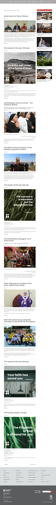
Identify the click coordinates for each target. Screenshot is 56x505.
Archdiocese (18, 475)
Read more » (6, 43)
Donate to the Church (45, 481)
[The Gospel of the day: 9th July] (20, 205)
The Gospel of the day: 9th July (16, 185)
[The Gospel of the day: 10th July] (20, 68)
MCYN (42, 479)
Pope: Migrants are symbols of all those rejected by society (17, 284)
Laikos (42, 477)
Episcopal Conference (19, 477)
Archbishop (18, 470)
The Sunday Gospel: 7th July (15, 412)
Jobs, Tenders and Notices (33, 470)
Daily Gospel (31, 481)
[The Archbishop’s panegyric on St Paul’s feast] (20, 257)
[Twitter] (46, 1)
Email (4, 470)
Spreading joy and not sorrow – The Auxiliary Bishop (18, 104)
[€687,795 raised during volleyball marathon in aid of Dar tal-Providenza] (20, 336)
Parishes (17, 479)
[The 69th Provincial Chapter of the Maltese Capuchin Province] (20, 162)
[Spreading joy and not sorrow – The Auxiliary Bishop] (20, 122)
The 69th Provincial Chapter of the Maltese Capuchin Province (18, 148)
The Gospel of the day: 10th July (17, 48)
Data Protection (31, 475)
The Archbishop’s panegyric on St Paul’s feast (17, 240)
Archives (4, 475)
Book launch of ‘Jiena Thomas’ (16, 16)
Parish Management (6, 479)
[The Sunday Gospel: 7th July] (20, 432)
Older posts (6, 464)
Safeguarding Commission (45, 475)
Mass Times (5, 481)
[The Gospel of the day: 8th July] (20, 381)
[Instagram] (47, 1)
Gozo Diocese (43, 470)
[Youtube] (49, 1)
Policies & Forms (6, 477)
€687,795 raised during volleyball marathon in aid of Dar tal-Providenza (19, 321)
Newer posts (33, 464)
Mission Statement (32, 479)
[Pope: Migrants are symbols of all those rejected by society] (20, 298)
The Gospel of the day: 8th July (16, 361)
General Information (32, 477)
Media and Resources (19, 481)
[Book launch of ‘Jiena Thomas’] (20, 26)
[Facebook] (45, 1)
